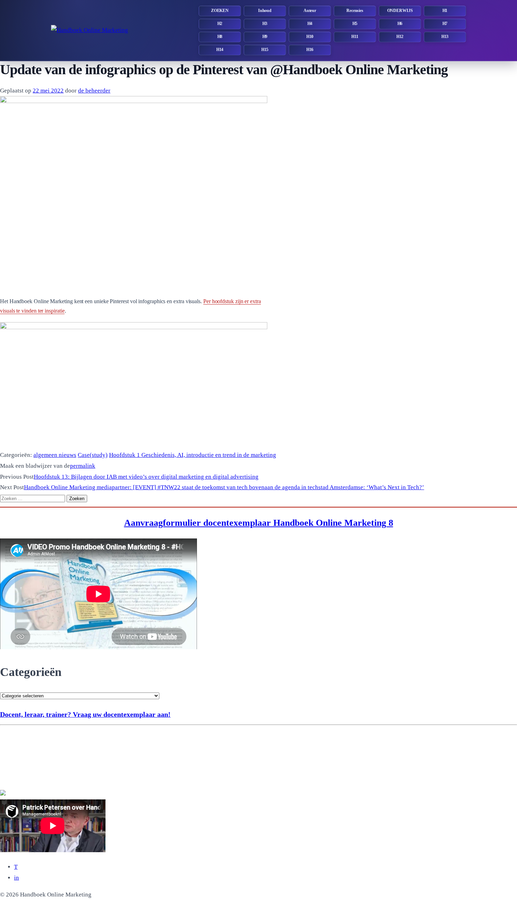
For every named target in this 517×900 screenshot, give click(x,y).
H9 (265, 36)
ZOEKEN (220, 10)
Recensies (354, 10)
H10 (310, 36)
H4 (310, 23)
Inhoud (265, 10)
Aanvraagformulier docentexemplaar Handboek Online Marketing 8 (258, 523)
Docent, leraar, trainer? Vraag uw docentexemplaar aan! (85, 714)
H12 (400, 36)
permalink (82, 465)
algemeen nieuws (54, 455)
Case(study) (93, 455)
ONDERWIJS (400, 10)
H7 (445, 23)
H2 (220, 23)
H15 (265, 49)
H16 (310, 49)
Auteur (310, 10)
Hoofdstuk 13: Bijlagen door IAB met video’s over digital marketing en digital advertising (146, 476)
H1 (445, 10)
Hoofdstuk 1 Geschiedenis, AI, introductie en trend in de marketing (192, 455)
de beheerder (94, 90)
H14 (220, 49)
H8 (220, 36)
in (16, 877)
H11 (354, 36)
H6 (400, 23)
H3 (265, 23)
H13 (445, 36)
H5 (355, 23)
